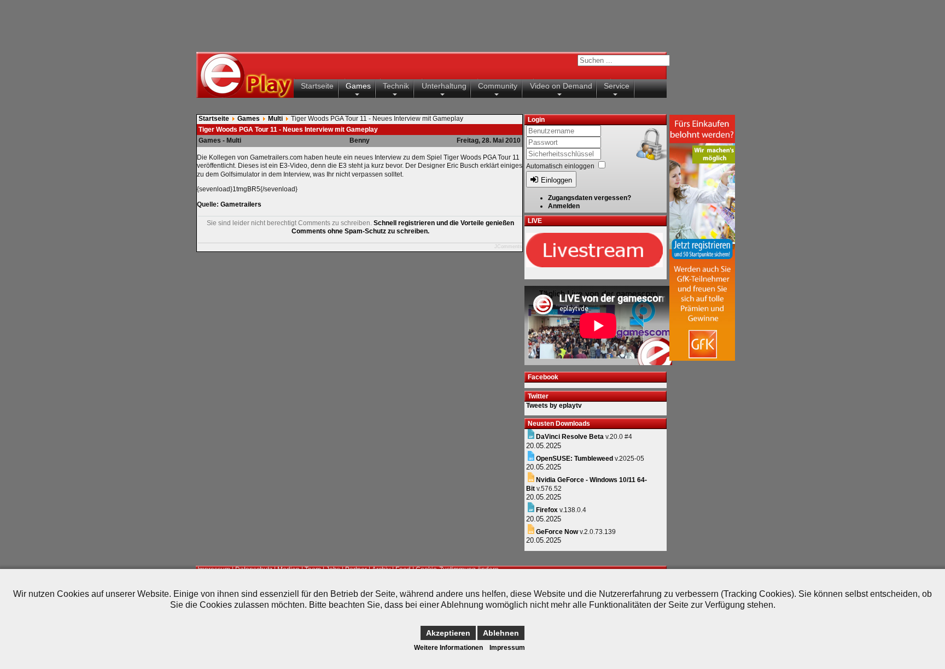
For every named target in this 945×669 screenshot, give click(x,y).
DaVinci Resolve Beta (570, 437)
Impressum (507, 648)
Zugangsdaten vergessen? (589, 198)
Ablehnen (501, 633)
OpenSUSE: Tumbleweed (574, 458)
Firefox (547, 510)
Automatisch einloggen (560, 166)
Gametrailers (240, 204)
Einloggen (556, 180)
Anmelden (564, 206)
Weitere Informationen (448, 648)
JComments (508, 246)
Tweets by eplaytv (554, 405)
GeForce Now (557, 532)
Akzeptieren (448, 633)
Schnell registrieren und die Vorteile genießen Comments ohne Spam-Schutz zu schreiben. (402, 227)
